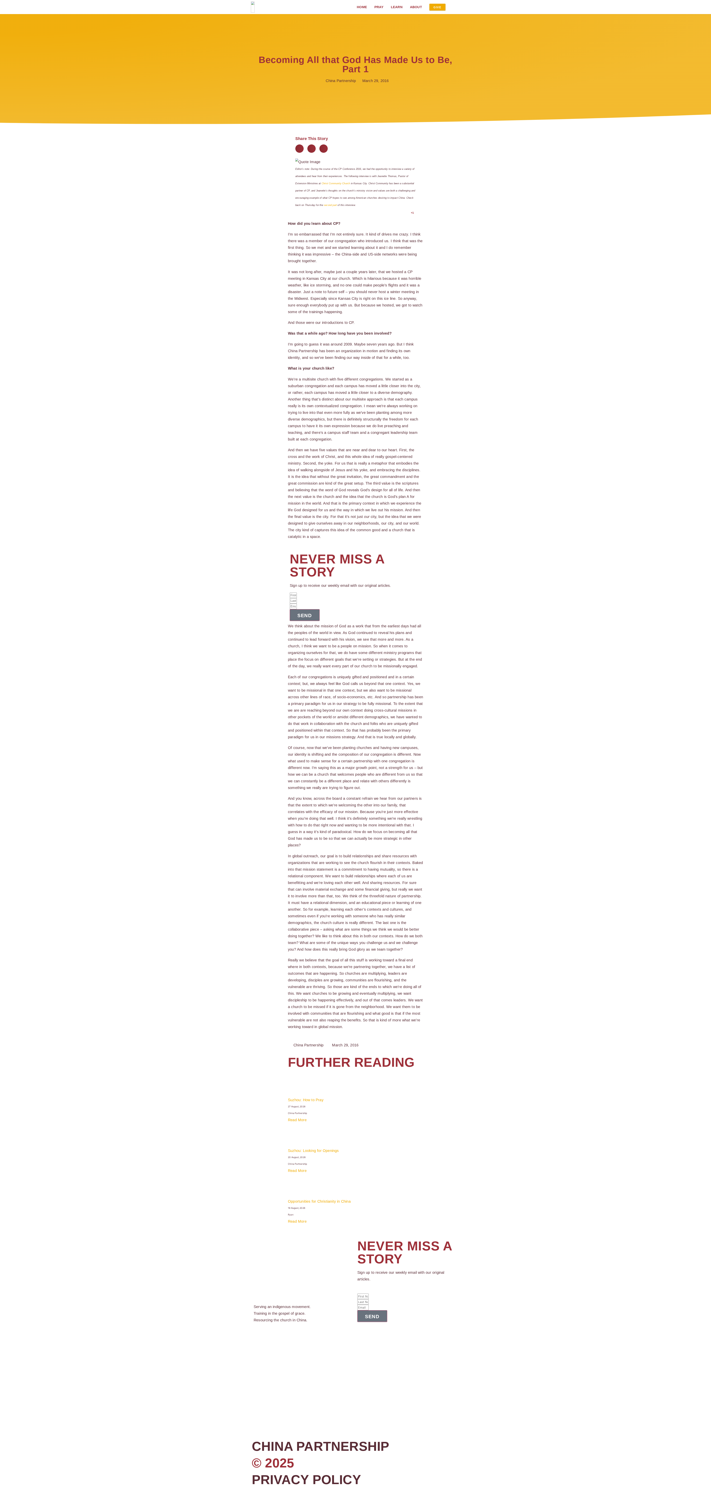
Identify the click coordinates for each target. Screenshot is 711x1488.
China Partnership (320, 1446)
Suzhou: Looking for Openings (313, 1151)
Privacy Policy (306, 1479)
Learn (397, 7)
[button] (299, 148)
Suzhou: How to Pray (305, 1100)
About (416, 7)
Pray (378, 7)
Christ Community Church (336, 183)
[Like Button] (407, 213)
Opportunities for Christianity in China (319, 1201)
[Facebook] (255, 1338)
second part (330, 205)
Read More (297, 1120)
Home (362, 7)
